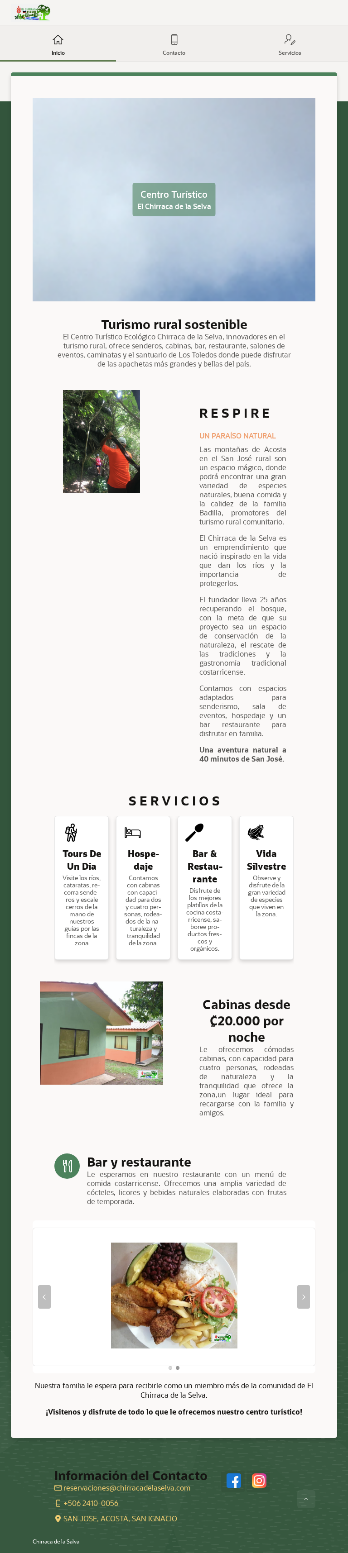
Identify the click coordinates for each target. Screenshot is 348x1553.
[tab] (170, 1368)
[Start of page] (306, 1499)
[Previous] (44, 1297)
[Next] (303, 1297)
